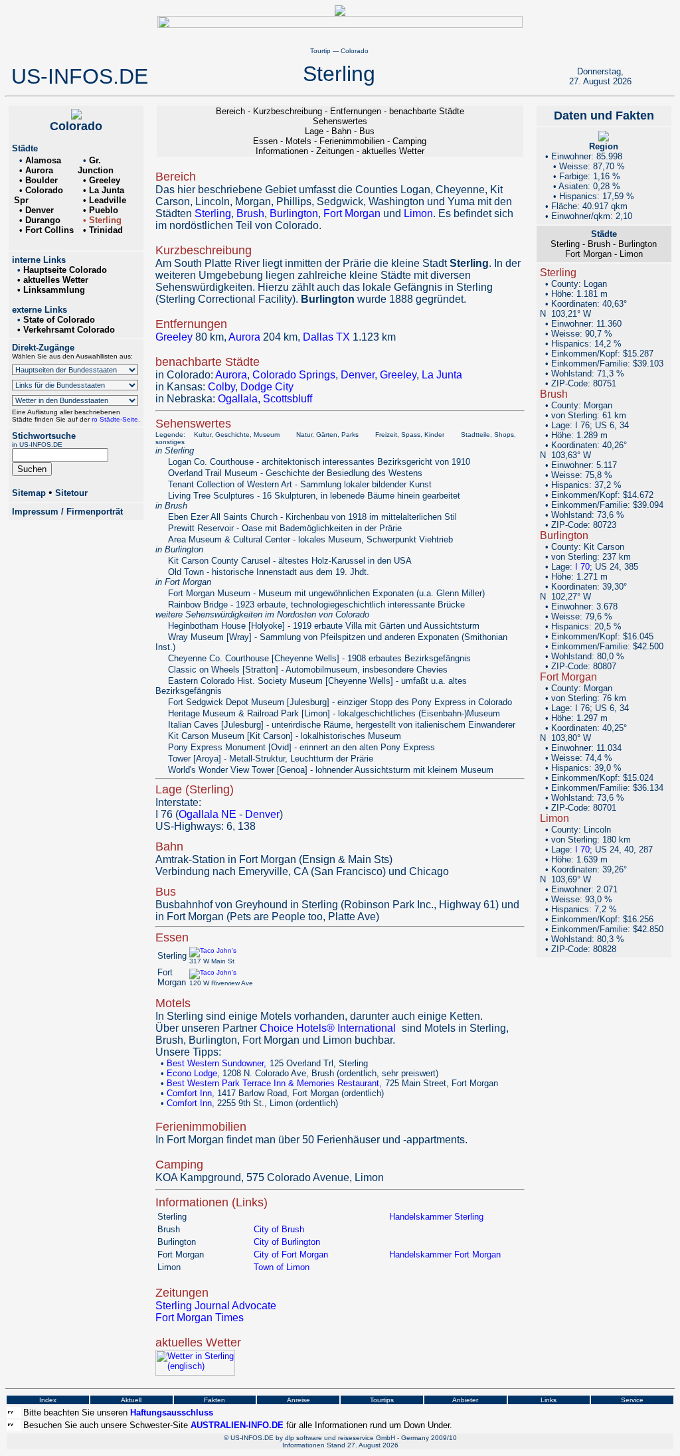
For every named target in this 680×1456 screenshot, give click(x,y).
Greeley (174, 337)
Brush (250, 213)
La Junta (442, 374)
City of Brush (279, 1229)
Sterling (213, 213)
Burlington (294, 213)
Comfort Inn (189, 1093)
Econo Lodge (192, 1073)
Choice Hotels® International (328, 1028)
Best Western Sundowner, (218, 1063)
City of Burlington (287, 1242)
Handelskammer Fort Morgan (445, 1254)
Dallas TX (326, 337)
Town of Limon (281, 1267)
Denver (358, 374)
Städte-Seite (118, 419)
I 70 (582, 567)
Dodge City (267, 386)
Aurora (244, 337)
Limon (418, 213)
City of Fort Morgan (291, 1254)
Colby (221, 386)
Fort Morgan (352, 213)
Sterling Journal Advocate (215, 1305)
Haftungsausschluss (171, 1412)
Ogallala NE (207, 814)
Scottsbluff (287, 398)
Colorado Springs (293, 374)
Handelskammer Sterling (436, 1217)
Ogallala (238, 398)
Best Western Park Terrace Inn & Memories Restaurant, (275, 1083)
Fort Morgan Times (199, 1317)
